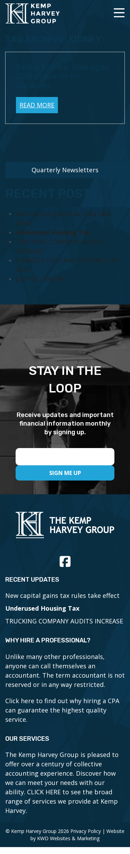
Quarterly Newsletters (65, 170)
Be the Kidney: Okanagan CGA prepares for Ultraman (62, 76)
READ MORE (36, 105)
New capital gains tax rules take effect (62, 595)
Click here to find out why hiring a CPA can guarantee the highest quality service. (62, 710)
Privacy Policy (85, 831)
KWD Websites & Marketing (68, 838)
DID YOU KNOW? (40, 279)
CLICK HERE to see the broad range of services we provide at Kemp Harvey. (61, 801)
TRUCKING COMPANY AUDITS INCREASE (64, 621)
